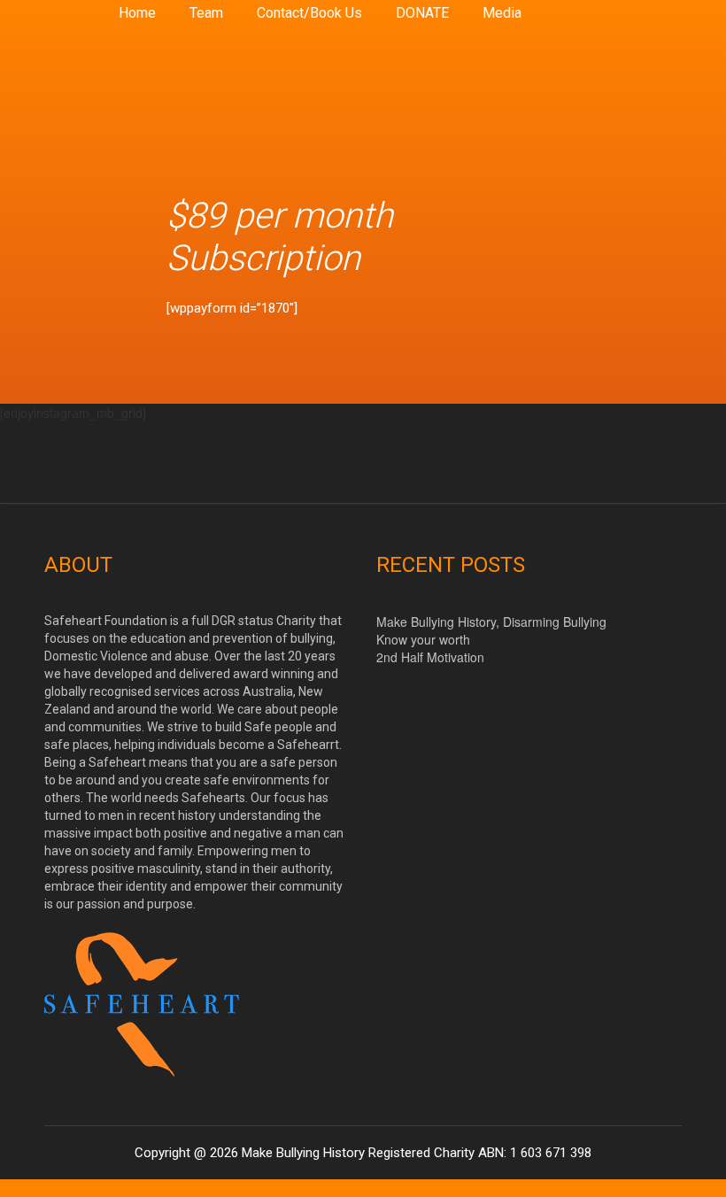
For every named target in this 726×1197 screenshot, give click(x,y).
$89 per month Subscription (279, 237)
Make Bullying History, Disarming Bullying (491, 621)
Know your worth (423, 639)
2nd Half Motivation (430, 657)
